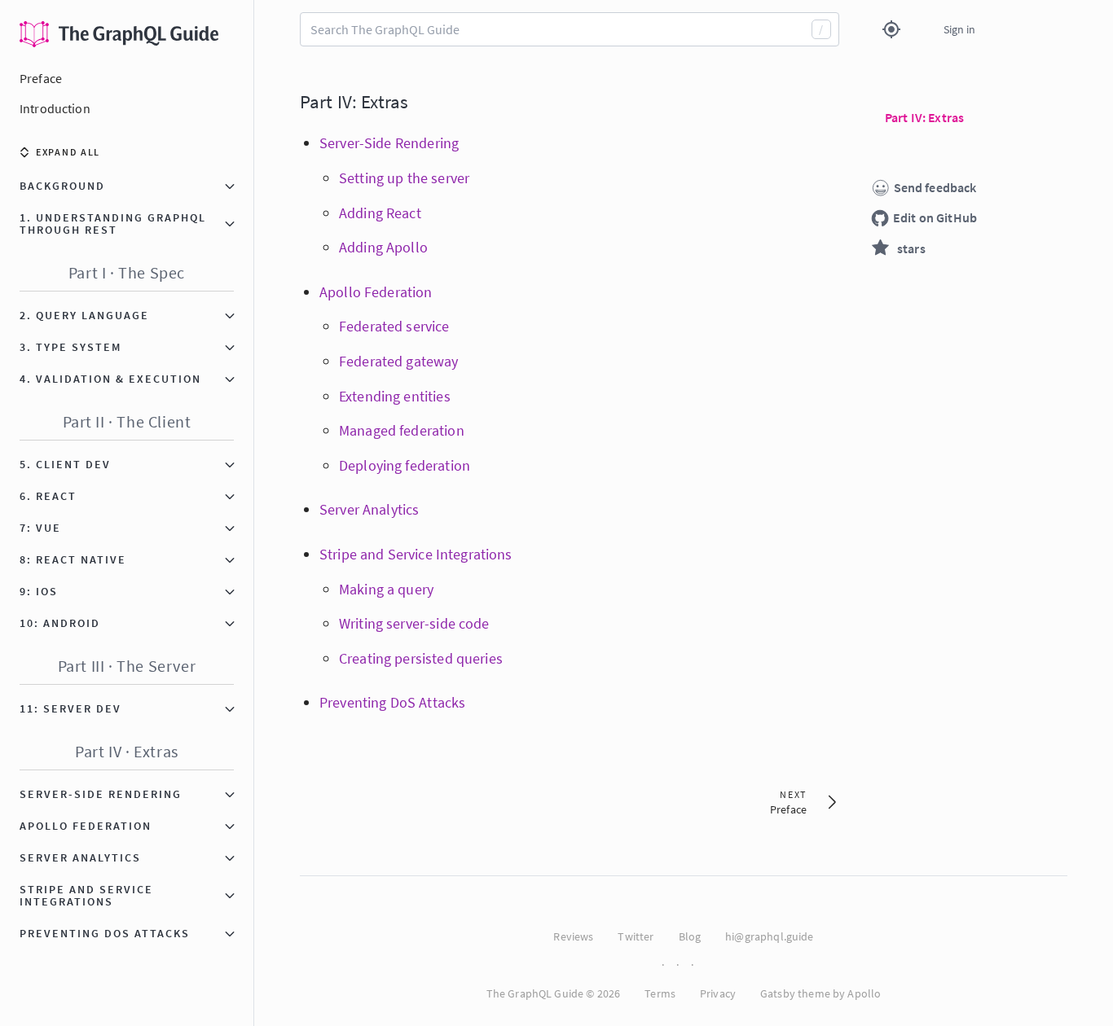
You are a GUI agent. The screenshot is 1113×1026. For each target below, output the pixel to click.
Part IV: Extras (354, 101)
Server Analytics (369, 509)
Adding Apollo (383, 247)
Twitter (635, 936)
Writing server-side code (414, 623)
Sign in (959, 29)
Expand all (68, 152)
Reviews (573, 936)
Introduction (55, 108)
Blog (690, 936)
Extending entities (395, 396)
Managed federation (401, 430)
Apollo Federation (376, 292)
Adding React (380, 213)
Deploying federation (404, 465)
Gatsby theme (795, 993)
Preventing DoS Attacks (392, 702)
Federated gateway (399, 361)
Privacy (718, 993)
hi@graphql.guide (769, 936)
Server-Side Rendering (389, 143)
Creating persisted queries (421, 658)
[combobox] (569, 29)
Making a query (386, 589)
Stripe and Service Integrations (416, 554)
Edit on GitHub (935, 218)
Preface (41, 78)
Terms (659, 993)
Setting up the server (404, 178)
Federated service (394, 326)
